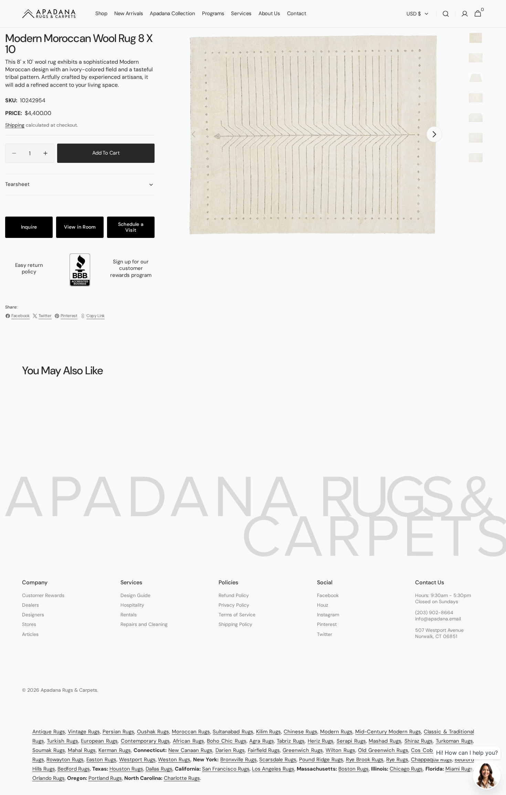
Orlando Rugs (48, 778)
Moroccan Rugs (191, 731)
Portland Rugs (105, 778)
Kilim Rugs (268, 731)
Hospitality (132, 605)
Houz (322, 605)
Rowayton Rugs (65, 759)
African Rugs (188, 741)
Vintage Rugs (84, 731)
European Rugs (99, 741)
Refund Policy (234, 595)
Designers (33, 614)
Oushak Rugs (153, 731)
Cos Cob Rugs (428, 750)
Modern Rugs (336, 731)
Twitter (324, 634)
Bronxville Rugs (238, 759)
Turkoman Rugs (454, 741)
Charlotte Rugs (182, 778)
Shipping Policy (235, 624)
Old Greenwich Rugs (383, 750)
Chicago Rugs (406, 768)
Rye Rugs (397, 759)
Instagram (328, 614)
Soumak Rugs (48, 750)
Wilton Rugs (340, 750)
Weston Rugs (174, 759)
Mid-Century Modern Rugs (388, 731)
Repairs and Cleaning (144, 624)
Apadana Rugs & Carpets (69, 690)
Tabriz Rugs (291, 741)
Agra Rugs (261, 741)
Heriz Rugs (321, 741)
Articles (30, 634)
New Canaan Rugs (190, 750)
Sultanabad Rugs (233, 731)
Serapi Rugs (351, 741)
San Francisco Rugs (226, 768)
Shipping (14, 125)
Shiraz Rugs (418, 741)
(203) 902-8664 (434, 612)
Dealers (30, 605)
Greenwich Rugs (303, 750)
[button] (445, 14)
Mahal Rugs (81, 750)
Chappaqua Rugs (431, 759)
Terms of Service (237, 614)
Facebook (328, 595)
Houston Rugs (126, 768)
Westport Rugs (137, 759)
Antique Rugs (48, 731)
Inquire (29, 227)
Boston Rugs (353, 768)
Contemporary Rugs (145, 741)
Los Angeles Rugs (273, 768)
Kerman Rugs (114, 750)
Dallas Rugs (159, 768)
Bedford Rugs (73, 768)
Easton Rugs (101, 759)
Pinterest (327, 624)
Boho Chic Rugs (226, 741)
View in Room (80, 227)
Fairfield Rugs (264, 750)
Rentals (128, 614)
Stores (29, 624)
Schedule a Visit (131, 227)
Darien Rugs (230, 750)
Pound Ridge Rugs (321, 759)
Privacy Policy (234, 605)
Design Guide (135, 595)
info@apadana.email (438, 619)
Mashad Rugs (385, 741)
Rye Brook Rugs (365, 759)
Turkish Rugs (62, 741)
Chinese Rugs (300, 731)
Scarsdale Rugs (277, 759)
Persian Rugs (118, 731)
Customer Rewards (43, 595)
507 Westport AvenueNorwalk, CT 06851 (439, 633)
